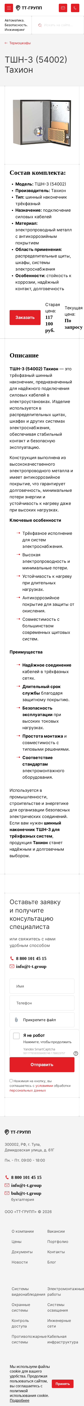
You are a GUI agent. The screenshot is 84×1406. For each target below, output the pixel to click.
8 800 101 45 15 (31, 958)
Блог (51, 1262)
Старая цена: (52, 307)
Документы (22, 1251)
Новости (20, 1262)
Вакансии (56, 1231)
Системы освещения (57, 1307)
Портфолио (57, 1241)
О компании (23, 1231)
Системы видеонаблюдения (28, 1291)
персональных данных (28, 1090)
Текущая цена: (74, 311)
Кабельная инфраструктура (62, 1339)
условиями (44, 1086)
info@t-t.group (31, 966)
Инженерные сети (59, 1323)
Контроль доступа (20, 1323)
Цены (16, 1241)
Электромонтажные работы (63, 1291)
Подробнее (19, 1400)
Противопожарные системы (28, 1339)
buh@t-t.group (26, 1193)
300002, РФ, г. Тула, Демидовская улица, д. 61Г (29, 1147)
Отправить (42, 1064)
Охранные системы (21, 1307)
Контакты (56, 1251)
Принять (63, 1384)
